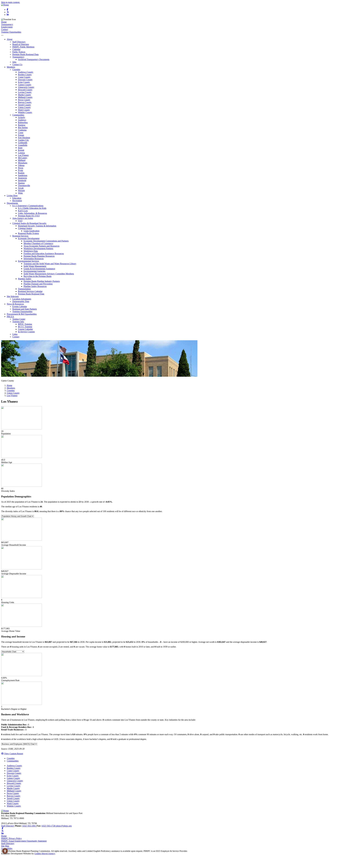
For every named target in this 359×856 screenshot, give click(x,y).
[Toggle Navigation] (2, 35)
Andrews (22, 120)
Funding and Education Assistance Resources (44, 253)
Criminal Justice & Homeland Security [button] (29, 223)
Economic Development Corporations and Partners (46, 241)
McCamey (22, 158)
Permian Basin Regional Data (25, 54)
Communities (13, 761)
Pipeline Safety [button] (24, 279)
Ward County (24, 110)
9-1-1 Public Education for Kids (32, 208)
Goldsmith (22, 142)
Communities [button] (18, 115)
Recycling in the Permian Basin (37, 276)
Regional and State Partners (24, 309)
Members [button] (11, 67)
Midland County (25, 97)
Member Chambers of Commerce (38, 243)
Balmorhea (23, 122)
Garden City (23, 140)
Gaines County (24, 84)
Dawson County (25, 79)
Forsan (21, 135)
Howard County (25, 89)
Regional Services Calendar (30, 291)
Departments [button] (12, 203)
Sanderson (22, 175)
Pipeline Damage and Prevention (38, 284)
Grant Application (31, 231)
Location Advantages (21, 299)
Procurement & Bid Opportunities (22, 314)
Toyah (21, 188)
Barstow (21, 125)
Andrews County (25, 72)
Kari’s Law (23, 210)
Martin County (24, 95)
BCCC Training (25, 326)
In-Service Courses (26, 331)
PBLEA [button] (10, 316)
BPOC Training (25, 324)
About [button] (9, 39)
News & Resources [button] (15, 304)
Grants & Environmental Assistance (39, 268)
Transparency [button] (18, 57)
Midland (21, 160)
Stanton (21, 183)
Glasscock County (26, 87)
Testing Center (18, 319)
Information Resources (34, 258)
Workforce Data (31, 251)
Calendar (16, 49)
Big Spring (23, 127)
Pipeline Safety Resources (35, 286)
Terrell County (24, 105)
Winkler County (25, 112)
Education (16, 198)
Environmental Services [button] (28, 261)
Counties (11, 758)
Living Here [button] (12, 195)
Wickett (21, 190)
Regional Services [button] (20, 236)
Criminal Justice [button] (25, 228)
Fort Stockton (24, 137)
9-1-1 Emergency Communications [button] (27, 205)
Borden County (25, 74)
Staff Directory (19, 42)
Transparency (7, 24)
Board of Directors (20, 44)
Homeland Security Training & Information (37, 226)
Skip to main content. (10, 2)
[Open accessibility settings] (5, 851)
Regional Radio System (28, 233)
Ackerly (21, 117)
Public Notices (18, 52)
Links (14, 334)
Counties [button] (16, 69)
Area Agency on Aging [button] (22, 218)
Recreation (17, 200)
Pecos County (24, 100)
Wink (20, 193)
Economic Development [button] (28, 238)
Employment (6, 27)
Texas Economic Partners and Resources (41, 246)
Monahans (22, 163)
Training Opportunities (11, 32)
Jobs (14, 62)
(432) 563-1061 (29, 826)
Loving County (25, 92)
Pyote (20, 170)
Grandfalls (22, 145)
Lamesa (21, 153)
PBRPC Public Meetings (23, 47)
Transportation (24, 289)
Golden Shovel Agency (44, 853)
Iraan (20, 147)
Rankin (21, 173)
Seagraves (22, 178)
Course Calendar (25, 329)
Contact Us (17, 64)
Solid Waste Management (35, 266)
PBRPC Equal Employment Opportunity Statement (24, 841)
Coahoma (22, 130)
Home (4, 22)
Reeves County (25, 102)
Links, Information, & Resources (32, 213)
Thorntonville (24, 185)
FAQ (20, 221)
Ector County (24, 82)
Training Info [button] (18, 321)
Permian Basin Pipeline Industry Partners (42, 281)
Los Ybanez (23, 155)
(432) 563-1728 (49, 826)
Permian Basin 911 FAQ (29, 216)
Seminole (22, 180)
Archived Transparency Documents (33, 59)
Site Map (5, 846)
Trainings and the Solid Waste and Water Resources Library (50, 263)
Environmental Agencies (34, 271)
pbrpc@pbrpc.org (64, 826)
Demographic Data (20, 301)
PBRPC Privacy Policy (11, 838)
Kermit (21, 150)
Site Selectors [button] (13, 296)
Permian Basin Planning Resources (39, 256)
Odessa (21, 165)
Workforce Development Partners (38, 248)
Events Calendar (19, 306)
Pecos (20, 168)
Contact (4, 29)
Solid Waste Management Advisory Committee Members (49, 273)
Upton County (24, 107)
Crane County (24, 77)
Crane (20, 132)
